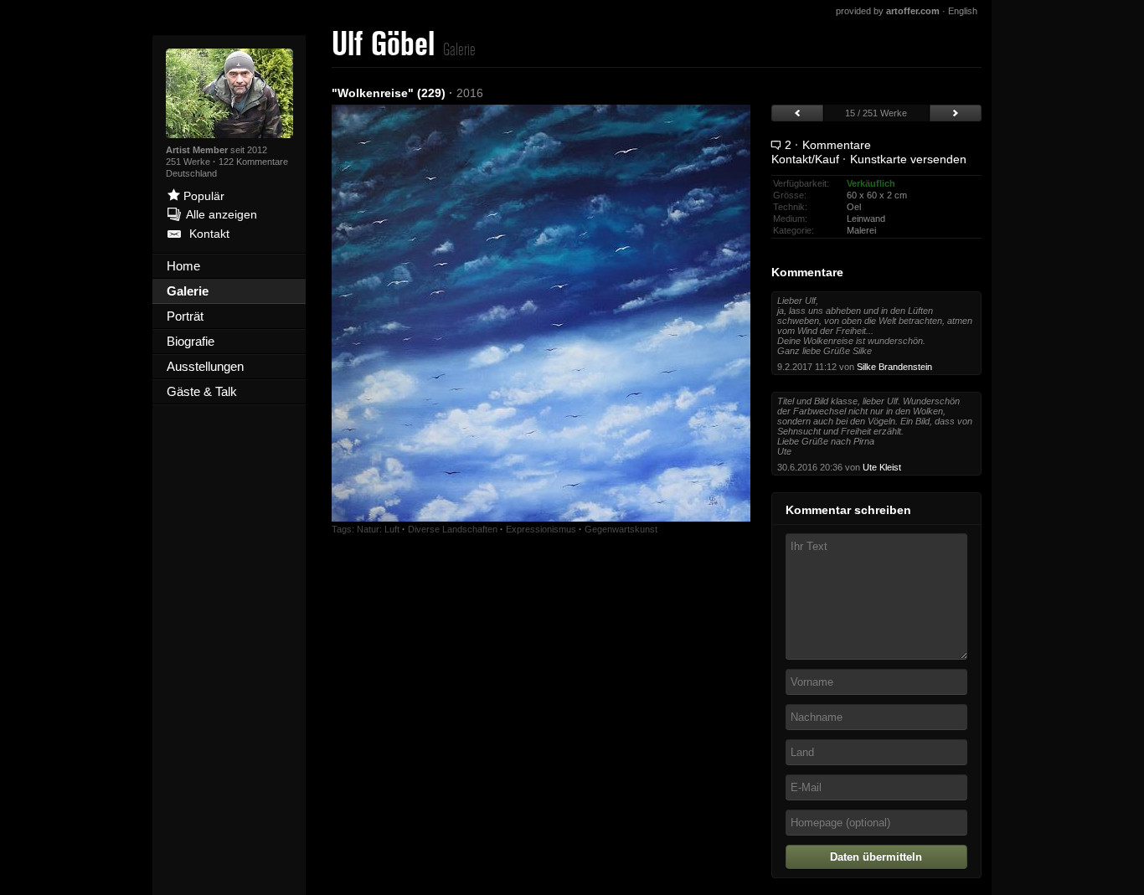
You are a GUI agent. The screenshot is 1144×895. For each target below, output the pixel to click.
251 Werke (189, 162)
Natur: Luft (378, 529)
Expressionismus (541, 529)
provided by (888, 11)
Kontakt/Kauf (805, 159)
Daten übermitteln (876, 857)
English (962, 11)
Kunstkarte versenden (908, 159)
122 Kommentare (253, 162)
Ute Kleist (882, 467)
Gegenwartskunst (621, 529)
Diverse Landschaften (452, 529)
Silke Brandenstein (894, 367)
